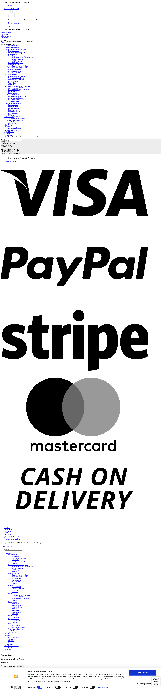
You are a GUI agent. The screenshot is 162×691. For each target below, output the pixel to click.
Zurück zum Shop (14, 23)
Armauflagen (16, 111)
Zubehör (15, 54)
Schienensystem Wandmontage (22, 57)
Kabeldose (15, 101)
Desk (13, 56)
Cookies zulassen (142, 672)
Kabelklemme (12, 113)
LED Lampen (8, 125)
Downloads (8, 135)
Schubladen (12, 118)
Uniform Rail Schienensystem (18, 56)
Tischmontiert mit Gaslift (16, 78)
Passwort (4, 662)
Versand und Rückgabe (12, 539)
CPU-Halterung (13, 88)
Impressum (8, 534)
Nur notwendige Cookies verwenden (143, 684)
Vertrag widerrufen (7, 546)
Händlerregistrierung (11, 646)
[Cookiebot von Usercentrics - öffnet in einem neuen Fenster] (16, 687)
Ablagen (11, 91)
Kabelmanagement (14, 93)
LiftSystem (7, 86)
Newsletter (8, 531)
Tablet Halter (16, 73)
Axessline (15, 51)
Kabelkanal (16, 95)
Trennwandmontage (18, 118)
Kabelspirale (12, 110)
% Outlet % (8, 134)
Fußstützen (12, 123)
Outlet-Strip (16, 59)
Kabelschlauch (13, 107)
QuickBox (15, 58)
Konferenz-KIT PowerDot (20, 89)
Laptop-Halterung (18, 79)
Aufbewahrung (9, 117)
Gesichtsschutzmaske (15, 120)
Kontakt (7, 528)
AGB (6, 533)
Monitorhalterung (14, 64)
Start (2, 41)
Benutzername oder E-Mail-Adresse (13, 659)
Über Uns (7, 634)
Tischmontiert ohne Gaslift (17, 76)
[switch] (58, 687)
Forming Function (10, 47)
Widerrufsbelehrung (11, 538)
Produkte (7, 553)
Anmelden (20, 666)
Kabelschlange (13, 108)
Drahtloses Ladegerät (15, 63)
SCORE (11, 132)
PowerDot (11, 51)
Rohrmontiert (12, 80)
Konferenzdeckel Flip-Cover (21, 86)
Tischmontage (16, 116)
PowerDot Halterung (19, 49)
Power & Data (13, 46)
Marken (7, 636)
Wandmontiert (12, 81)
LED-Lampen (12, 71)
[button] (8, 5)
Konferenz (7, 95)
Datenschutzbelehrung (12, 536)
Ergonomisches (9, 120)
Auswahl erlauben (142, 678)
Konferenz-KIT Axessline (20, 88)
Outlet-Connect (17, 61)
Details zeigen (103, 687)
